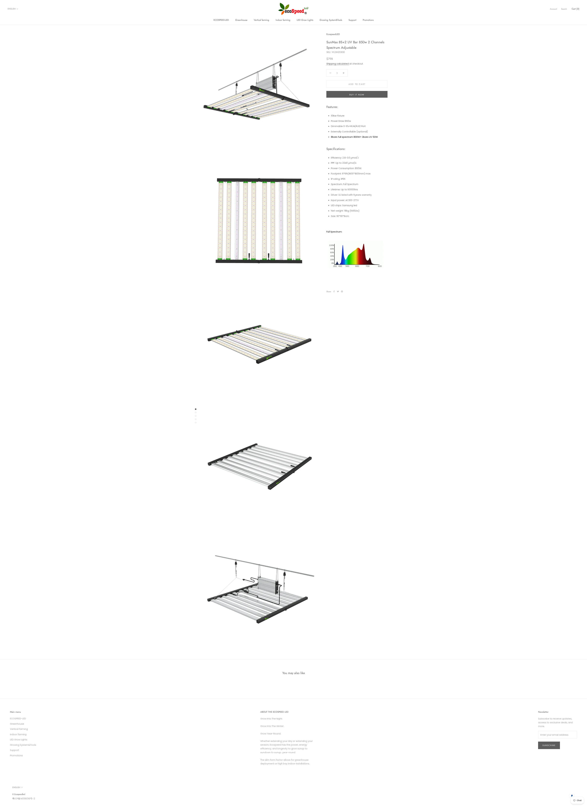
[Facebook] (334, 291)
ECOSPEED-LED (221, 20)
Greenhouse (241, 20)
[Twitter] (338, 291)
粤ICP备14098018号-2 (23, 798)
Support (352, 20)
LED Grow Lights (305, 20)
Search (564, 8)
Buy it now (356, 94)
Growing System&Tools (331, 20)
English (12, 8)
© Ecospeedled (18, 794)
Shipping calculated (337, 63)
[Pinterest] (342, 291)
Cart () (575, 9)
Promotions (368, 20)
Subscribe (549, 745)
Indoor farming (283, 20)
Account (553, 8)
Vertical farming (261, 20)
